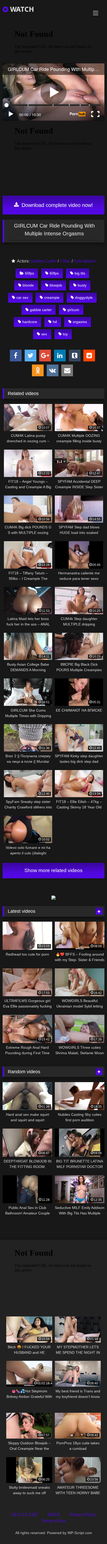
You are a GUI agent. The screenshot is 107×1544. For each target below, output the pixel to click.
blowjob (56, 285)
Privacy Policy (83, 1514)
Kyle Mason (85, 261)
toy (65, 334)
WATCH (21, 9)
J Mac (65, 261)
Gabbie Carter (44, 261)
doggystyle (84, 297)
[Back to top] (91, 1528)
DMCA (54, 1514)
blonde (28, 285)
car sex (22, 297)
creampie (51, 297)
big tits (80, 273)
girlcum (73, 310)
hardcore (29, 322)
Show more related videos (53, 870)
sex (44, 334)
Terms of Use (54, 1521)
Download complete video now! (56, 205)
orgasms (80, 322)
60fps (29, 273)
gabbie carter (41, 310)
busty (82, 285)
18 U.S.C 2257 (24, 1514)
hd (55, 322)
